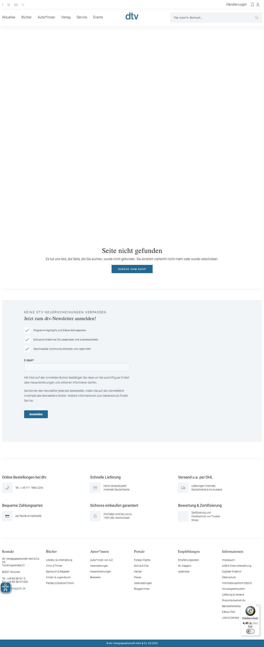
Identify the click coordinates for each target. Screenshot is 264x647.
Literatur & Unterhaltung (59, 560)
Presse (137, 577)
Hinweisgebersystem (233, 588)
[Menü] (257, 606)
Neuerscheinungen (100, 571)
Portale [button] (139, 551)
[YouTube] (16, 4)
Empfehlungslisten (188, 560)
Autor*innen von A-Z (101, 560)
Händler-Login (236, 4)
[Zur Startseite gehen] (132, 16)
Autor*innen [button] (99, 551)
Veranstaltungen (99, 565)
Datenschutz (229, 577)
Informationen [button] (232, 551)
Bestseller (95, 577)
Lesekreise (183, 571)
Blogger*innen (142, 588)
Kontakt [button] (8, 551)
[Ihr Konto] (258, 5)
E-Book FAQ (228, 612)
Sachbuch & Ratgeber (58, 571)
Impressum (228, 560)
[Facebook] (2, 4)
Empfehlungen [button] (189, 551)
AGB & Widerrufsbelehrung (236, 565)
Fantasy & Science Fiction (60, 583)
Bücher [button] (51, 551)
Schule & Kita (141, 565)
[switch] (250, 631)
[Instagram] (8, 4)
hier (30, 400)
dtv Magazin (184, 565)
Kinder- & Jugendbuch (58, 577)
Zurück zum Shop (132, 269)
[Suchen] (257, 17)
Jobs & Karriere (230, 617)
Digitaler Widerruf (231, 571)
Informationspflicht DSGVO (237, 583)
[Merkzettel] (252, 5)
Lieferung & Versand (233, 594)
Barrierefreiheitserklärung (236, 606)
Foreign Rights (142, 560)
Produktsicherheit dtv (234, 600)
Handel (138, 571)
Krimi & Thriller (54, 565)
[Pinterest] (23, 4)
